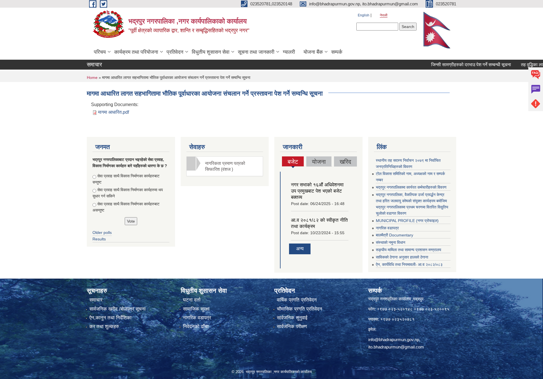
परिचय (100, 52)
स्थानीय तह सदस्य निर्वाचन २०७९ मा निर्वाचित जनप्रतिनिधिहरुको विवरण (408, 163)
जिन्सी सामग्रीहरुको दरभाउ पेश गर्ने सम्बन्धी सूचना (461, 64)
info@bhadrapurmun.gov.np (393, 339)
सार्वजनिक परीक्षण (292, 326)
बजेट (293, 162)
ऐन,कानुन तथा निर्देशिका (110, 317)
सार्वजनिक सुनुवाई (292, 317)
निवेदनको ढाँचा (196, 326)
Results (99, 239)
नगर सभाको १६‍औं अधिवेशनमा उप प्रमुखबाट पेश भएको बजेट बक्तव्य (317, 191)
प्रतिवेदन (175, 52)
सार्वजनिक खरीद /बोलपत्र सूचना (117, 309)
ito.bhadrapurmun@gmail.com (396, 346)
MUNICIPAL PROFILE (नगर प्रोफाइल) (407, 220)
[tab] (225, 166)
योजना (319, 161)
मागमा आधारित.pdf (113, 112)
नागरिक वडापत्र (387, 228)
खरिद (345, 161)
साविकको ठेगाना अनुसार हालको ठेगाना (402, 257)
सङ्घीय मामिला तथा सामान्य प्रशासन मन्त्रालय (408, 249)
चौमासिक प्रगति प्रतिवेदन (299, 309)
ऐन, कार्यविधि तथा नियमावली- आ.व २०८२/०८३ (409, 264)
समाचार (95, 300)
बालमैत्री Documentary (394, 235)
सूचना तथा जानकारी (256, 52)
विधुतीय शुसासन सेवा (210, 52)
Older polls (102, 232)
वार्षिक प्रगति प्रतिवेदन (297, 300)
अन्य (299, 248)
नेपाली (383, 15)
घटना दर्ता (192, 300)
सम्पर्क (336, 52)
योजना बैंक (313, 52)
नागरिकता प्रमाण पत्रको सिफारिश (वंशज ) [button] (225, 166)
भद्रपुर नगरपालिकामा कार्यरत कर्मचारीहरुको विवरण (411, 187)
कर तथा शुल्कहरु (104, 326)
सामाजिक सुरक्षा (196, 309)
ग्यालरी (289, 52)
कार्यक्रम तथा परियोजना (136, 52)
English (363, 15)
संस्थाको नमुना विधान (390, 242)
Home (92, 77)
